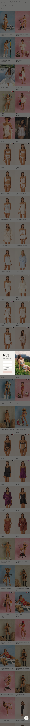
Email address (4, 363)
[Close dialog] (29, 351)
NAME (3, 360)
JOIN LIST (7, 371)
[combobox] (4, 367)
